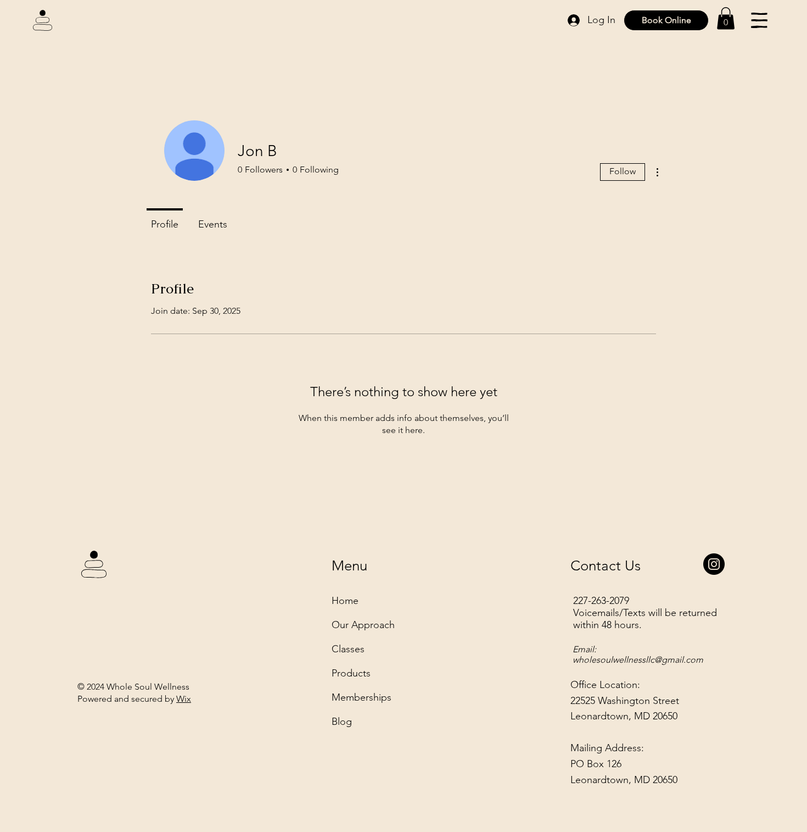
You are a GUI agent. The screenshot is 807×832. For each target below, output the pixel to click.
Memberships (361, 697)
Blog (342, 721)
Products (351, 673)
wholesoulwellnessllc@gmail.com (638, 659)
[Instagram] (714, 564)
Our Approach (363, 625)
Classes (348, 649)
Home (345, 601)
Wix (183, 699)
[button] (725, 18)
